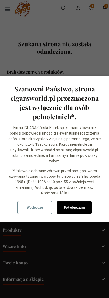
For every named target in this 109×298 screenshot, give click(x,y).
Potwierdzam (74, 207)
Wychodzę (35, 207)
